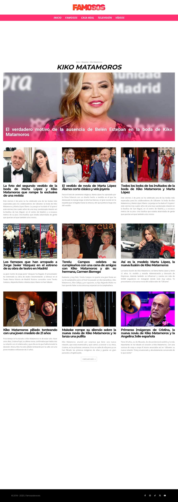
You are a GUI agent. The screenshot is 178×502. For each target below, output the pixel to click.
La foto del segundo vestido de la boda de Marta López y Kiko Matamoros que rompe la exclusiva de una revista (30, 190)
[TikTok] (155, 495)
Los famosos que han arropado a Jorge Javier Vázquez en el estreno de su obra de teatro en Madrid (30, 265)
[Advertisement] (89, 40)
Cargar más (88, 359)
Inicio (78, 62)
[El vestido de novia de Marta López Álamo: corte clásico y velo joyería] (89, 164)
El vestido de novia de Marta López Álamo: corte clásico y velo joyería (89, 187)
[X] (160, 495)
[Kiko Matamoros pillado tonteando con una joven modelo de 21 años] (30, 309)
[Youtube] (165, 495)
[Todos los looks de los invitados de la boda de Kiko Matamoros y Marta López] (148, 164)
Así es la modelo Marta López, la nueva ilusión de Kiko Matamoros (148, 263)
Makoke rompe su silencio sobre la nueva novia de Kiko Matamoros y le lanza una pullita (89, 333)
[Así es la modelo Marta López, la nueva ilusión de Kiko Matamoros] (148, 241)
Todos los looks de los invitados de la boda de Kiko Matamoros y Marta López (148, 189)
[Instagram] (150, 495)
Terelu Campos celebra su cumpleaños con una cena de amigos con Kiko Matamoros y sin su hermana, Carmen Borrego (89, 267)
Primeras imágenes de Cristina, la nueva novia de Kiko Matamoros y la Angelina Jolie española (148, 333)
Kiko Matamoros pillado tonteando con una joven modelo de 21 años (30, 331)
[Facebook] (145, 495)
